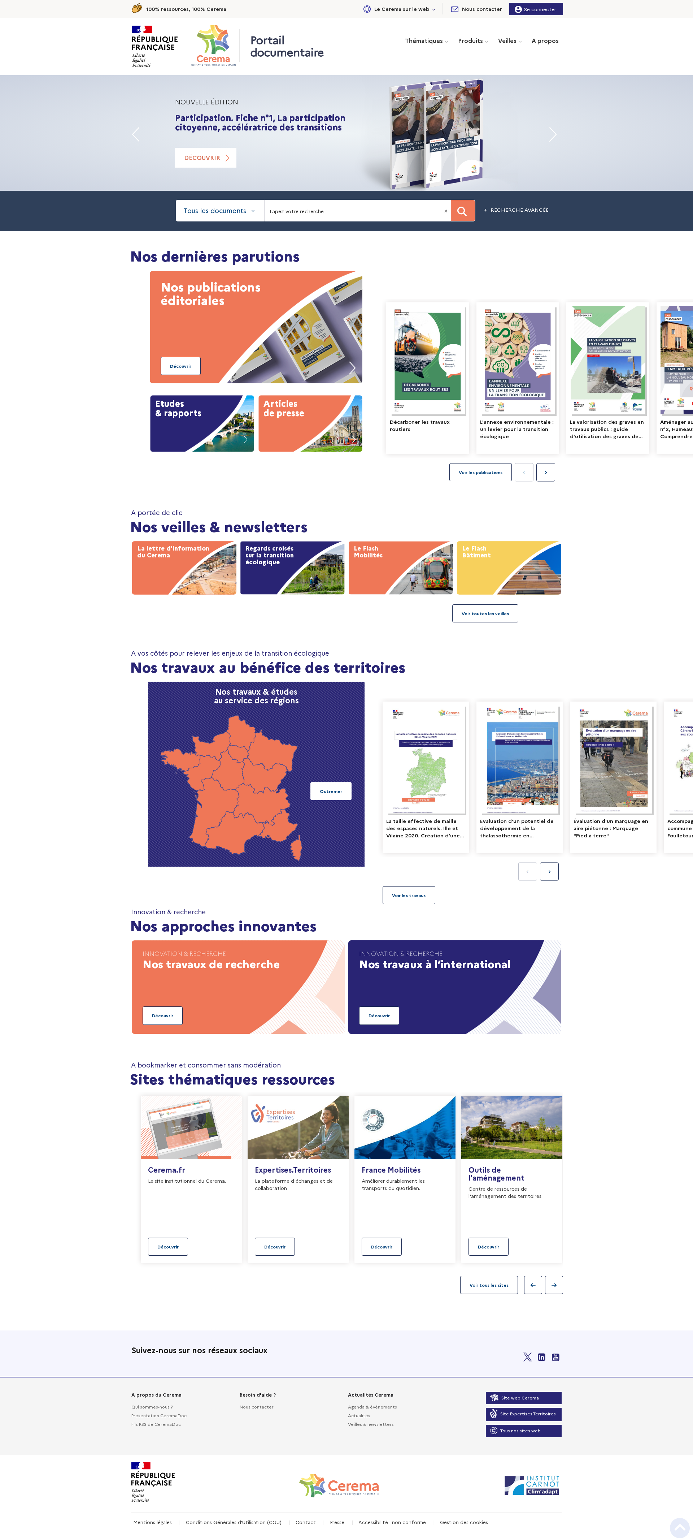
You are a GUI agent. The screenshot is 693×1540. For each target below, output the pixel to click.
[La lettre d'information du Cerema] (184, 566)
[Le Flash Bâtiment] (509, 566)
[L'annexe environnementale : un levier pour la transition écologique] (517, 378)
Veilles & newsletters (371, 1424)
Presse (337, 1522)
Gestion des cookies (464, 1522)
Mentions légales (152, 1522)
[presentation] (545, 472)
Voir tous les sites (489, 1285)
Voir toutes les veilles (485, 613)
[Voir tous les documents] (409, 895)
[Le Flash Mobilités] (400, 566)
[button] (398, 9)
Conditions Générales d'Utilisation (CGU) (234, 1522)
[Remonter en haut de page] (680, 1528)
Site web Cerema (520, 1397)
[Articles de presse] (310, 422)
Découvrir (202, 157)
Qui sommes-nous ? (152, 1406)
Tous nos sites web (520, 1430)
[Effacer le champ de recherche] (446, 210)
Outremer (331, 791)
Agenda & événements (372, 1406)
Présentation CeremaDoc (159, 1415)
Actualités (359, 1415)
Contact (306, 1522)
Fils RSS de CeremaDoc (156, 1424)
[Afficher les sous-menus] (433, 9)
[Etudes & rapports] (202, 422)
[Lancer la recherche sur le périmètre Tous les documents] (462, 210)
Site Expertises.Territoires (528, 1413)
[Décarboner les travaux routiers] (427, 378)
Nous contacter (257, 1406)
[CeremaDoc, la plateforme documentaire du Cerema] (215, 45)
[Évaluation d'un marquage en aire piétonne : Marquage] (613, 777)
